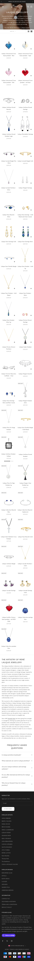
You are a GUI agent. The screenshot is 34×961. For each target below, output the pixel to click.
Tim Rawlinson (6, 861)
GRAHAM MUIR (6, 835)
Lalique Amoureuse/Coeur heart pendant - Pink (9, 81)
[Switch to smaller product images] (31, 31)
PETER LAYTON (6, 853)
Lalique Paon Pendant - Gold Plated (8, 294)
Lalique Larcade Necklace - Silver (8, 189)
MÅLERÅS (4, 884)
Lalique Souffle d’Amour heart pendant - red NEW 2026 (9, 619)
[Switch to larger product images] (28, 31)
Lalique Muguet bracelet (25, 374)
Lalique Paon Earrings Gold (8, 241)
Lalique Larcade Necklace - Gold (25, 564)
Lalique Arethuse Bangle (8, 563)
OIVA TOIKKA (6, 850)
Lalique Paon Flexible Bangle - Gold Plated (25, 428)
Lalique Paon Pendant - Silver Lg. (9, 321)
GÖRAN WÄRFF (6, 832)
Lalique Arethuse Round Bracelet (8, 108)
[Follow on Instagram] (12, 941)
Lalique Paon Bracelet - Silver (9, 215)
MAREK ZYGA (6, 887)
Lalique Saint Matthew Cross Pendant (9, 538)
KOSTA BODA (6, 878)
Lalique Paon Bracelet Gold (25, 537)
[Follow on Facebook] (2, 941)
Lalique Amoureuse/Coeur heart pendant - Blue (9, 54)
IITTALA (4, 876)
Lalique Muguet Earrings (25, 188)
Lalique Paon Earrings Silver (25, 241)
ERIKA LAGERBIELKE (8, 830)
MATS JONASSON (7, 847)
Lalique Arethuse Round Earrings (25, 108)
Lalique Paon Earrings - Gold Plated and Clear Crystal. (25, 215)
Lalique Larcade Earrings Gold (25, 591)
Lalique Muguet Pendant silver (25, 401)
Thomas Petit (5, 858)
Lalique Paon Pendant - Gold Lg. (25, 267)
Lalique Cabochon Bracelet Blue (8, 511)
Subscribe (8, 809)
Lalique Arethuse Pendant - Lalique (8, 455)
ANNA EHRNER (6, 818)
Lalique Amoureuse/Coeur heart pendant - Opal (25, 54)
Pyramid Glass (11, 718)
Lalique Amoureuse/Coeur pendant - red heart (25, 81)
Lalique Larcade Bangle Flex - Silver (8, 162)
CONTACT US (6, 898)
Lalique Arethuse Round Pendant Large (8, 135)
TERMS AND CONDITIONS (9, 904)
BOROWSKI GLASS (7, 873)
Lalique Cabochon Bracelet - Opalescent (25, 511)
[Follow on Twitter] (7, 941)
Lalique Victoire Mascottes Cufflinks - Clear (8, 375)
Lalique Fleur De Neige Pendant (9, 428)
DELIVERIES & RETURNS (9, 901)
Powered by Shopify (23, 949)
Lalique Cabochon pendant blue (8, 647)
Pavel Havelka (5, 855)
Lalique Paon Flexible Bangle (8, 266)
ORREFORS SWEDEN (7, 890)
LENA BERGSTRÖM (7, 841)
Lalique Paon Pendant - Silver (25, 294)
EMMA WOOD (6, 824)
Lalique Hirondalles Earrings (25, 134)
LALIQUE (4, 881)
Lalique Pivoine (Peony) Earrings (25, 321)
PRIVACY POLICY (7, 907)
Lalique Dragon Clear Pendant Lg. (25, 484)
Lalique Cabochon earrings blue (25, 618)
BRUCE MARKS (6, 827)
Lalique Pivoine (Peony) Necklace (8, 348)
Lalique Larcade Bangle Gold (25, 161)
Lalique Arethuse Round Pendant (25, 455)
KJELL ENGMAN (6, 838)
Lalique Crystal (25, 27)
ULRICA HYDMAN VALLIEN (10, 864)
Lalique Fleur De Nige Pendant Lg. (9, 484)
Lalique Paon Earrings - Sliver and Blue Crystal (9, 401)
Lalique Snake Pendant (25, 347)
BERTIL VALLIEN (6, 821)
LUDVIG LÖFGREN (7, 844)
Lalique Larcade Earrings (8, 590)
